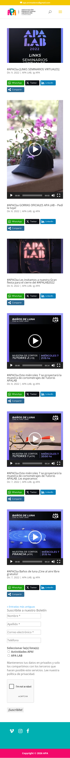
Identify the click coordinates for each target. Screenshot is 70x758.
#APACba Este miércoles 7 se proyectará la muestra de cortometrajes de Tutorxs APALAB (34, 377)
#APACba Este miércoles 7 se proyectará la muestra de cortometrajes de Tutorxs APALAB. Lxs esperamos (34, 475)
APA (45, 753)
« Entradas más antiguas (21, 606)
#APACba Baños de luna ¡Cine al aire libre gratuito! (33, 573)
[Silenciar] (53, 195)
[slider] (32, 195)
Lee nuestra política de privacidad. (33, 672)
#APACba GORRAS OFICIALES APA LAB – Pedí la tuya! (35, 206)
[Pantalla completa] (58, 195)
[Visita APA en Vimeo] (11, 731)
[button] (35, 149)
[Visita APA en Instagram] (20, 731)
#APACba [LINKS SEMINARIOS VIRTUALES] (33, 69)
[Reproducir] (11, 195)
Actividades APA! (22, 652)
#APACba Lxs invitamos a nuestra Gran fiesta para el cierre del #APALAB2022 (32, 281)
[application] (35, 149)
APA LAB (26, 72)
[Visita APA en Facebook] (28, 731)
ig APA (36, 72)
